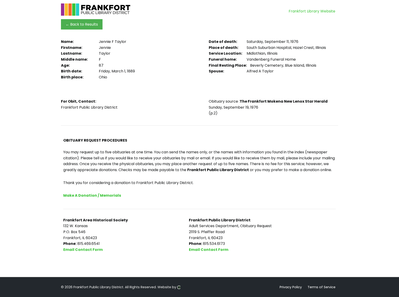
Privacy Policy (291, 287)
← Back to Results (82, 24)
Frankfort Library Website (312, 11)
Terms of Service (322, 287)
